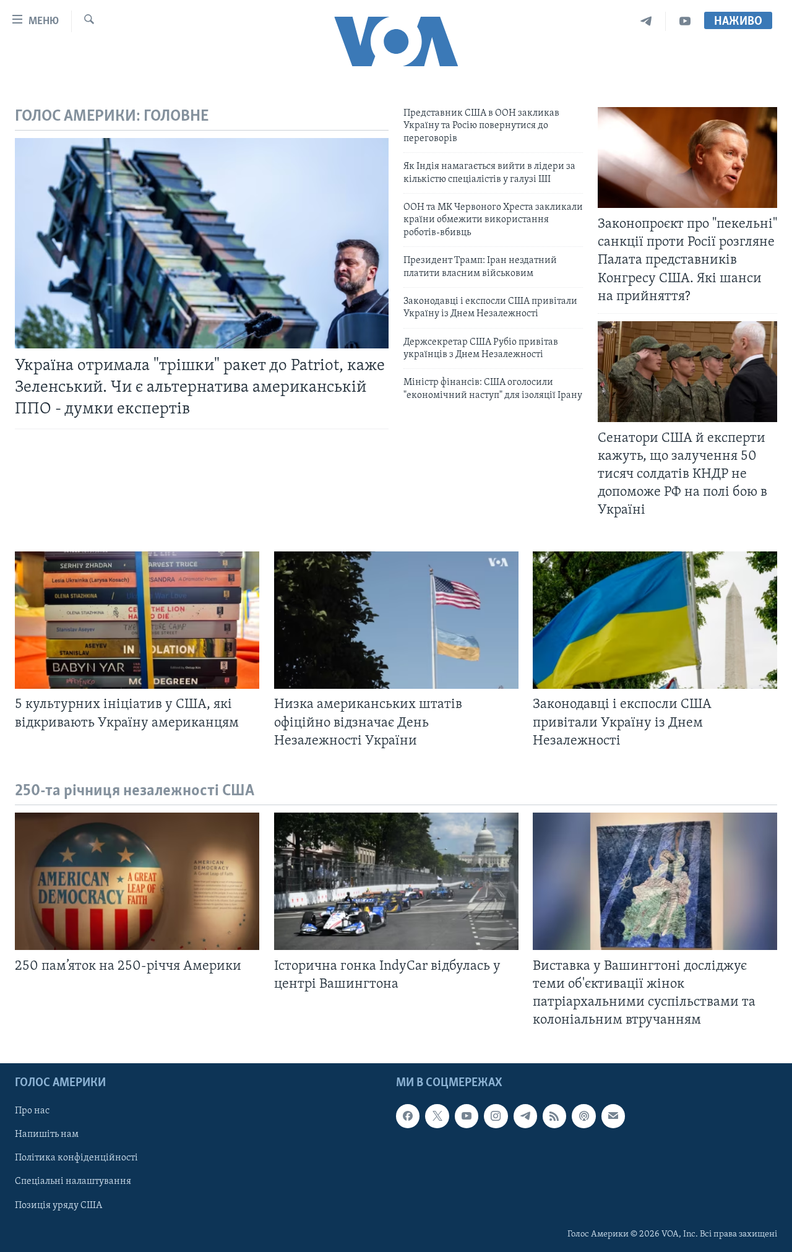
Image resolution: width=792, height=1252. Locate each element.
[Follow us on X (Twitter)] (437, 1116)
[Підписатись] (613, 1116)
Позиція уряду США (58, 1206)
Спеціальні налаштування (73, 1182)
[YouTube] (685, 21)
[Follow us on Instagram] (495, 1116)
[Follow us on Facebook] (408, 1116)
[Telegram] (646, 21)
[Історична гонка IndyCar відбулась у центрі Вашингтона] (396, 881)
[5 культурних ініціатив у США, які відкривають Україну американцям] (137, 620)
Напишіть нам (47, 1135)
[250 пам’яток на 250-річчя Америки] (137, 881)
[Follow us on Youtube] (466, 1116)
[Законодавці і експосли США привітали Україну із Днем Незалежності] (655, 620)
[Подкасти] (583, 1116)
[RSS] (554, 1116)
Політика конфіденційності (76, 1158)
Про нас (32, 1111)
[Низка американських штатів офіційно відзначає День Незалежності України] (396, 620)
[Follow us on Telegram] (525, 1116)
